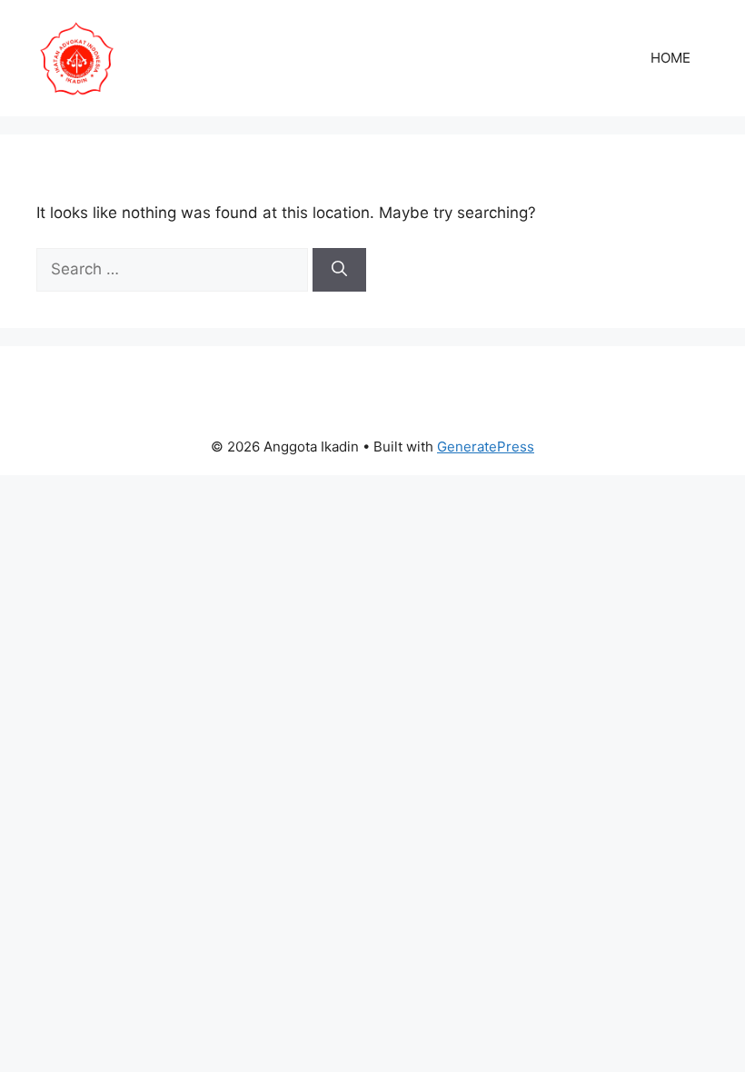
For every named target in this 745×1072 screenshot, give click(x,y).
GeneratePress (485, 446)
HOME (670, 57)
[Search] (339, 270)
